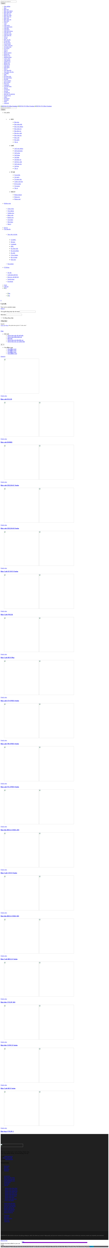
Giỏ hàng (6, 1217)
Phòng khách (18, 194)
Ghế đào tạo (17, 159)
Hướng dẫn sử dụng (9, 1209)
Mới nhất (9, 338)
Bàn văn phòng (18, 126)
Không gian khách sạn (11, 1194)
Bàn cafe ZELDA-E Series (10, 485)
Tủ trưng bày (18, 179)
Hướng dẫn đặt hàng (9, 1203)
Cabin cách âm (18, 181)
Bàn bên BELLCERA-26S (10, 830)
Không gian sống (9, 1197)
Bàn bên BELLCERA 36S (10, 916)
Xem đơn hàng (8, 1218)
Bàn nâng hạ (17, 129)
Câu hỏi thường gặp (9, 1180)
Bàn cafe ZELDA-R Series (10, 528)
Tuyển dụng (7, 1182)
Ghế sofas (17, 153)
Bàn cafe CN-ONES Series (10, 701)
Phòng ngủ (17, 199)
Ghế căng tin (18, 164)
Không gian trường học (11, 1191)
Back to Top (4, 1240)
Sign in (3, 308)
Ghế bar (16, 166)
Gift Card (6, 1220)
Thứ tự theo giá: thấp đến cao (15, 340)
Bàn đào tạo (17, 131)
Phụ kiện (16, 140)
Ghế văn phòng (18, 148)
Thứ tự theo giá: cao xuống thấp (16, 341)
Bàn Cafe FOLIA (7, 614)
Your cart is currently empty (8, 307)
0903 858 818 (9, 1159)
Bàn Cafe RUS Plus (7, 657)
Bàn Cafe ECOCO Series (9, 571)
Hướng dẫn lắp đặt (9, 1208)
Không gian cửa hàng (11, 1196)
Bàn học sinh (18, 133)
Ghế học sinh (18, 162)
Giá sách (16, 177)
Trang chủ (3, 325)
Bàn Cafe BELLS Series (9, 959)
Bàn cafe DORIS (6, 442)
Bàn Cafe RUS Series (8, 1088)
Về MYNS (7, 1176)
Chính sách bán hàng (9, 1205)
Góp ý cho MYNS (9, 1211)
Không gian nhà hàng (11, 1199)
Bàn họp (16, 122)
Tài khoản (7, 1215)
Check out (7, 1221)
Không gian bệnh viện (11, 1193)
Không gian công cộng (11, 1188)
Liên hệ (6, 1185)
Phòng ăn (17, 197)
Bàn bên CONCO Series (9, 1045)
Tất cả (16, 142)
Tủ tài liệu (17, 175)
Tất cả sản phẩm (9, 1200)
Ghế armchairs (18, 151)
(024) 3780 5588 (7, 1158)
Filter (2, 331)
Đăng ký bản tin (8, 1212)
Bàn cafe (16, 137)
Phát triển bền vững (9, 1177)
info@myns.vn (9, 1156)
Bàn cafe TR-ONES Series (10, 744)
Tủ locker (17, 186)
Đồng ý (92, 1246)
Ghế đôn (16, 157)
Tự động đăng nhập (7, 318)
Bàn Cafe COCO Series (9, 873)
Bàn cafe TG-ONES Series (10, 787)
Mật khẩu (3, 314)
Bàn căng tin (18, 135)
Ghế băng (17, 155)
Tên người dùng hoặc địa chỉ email (10, 311)
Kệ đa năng (17, 184)
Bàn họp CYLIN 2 (7, 1131)
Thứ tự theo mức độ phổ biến (15, 335)
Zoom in (3, 356)
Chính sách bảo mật (9, 1179)
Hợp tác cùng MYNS (10, 1206)
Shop (7, 325)
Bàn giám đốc (18, 124)
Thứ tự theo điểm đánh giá (14, 337)
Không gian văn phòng (11, 1189)
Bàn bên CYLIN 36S (8, 1002)
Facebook (6, 1184)
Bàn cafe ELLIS (6, 399)
